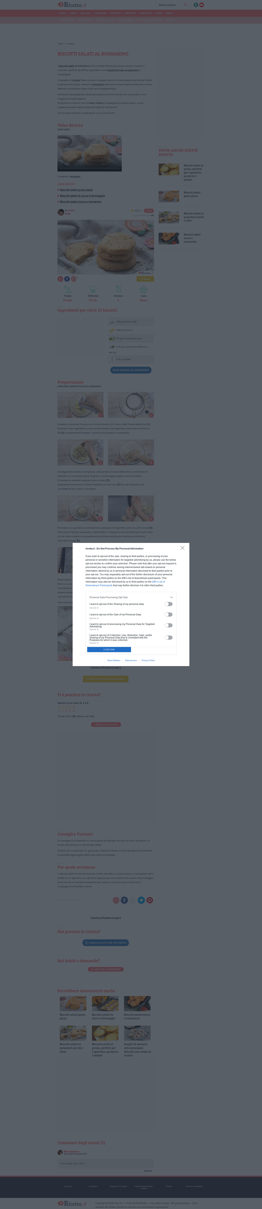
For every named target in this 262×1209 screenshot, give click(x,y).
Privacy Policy (148, 660)
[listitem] (131, 597)
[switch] (169, 604)
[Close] (183, 549)
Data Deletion (113, 660)
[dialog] (131, 604)
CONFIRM (109, 649)
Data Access (131, 660)
